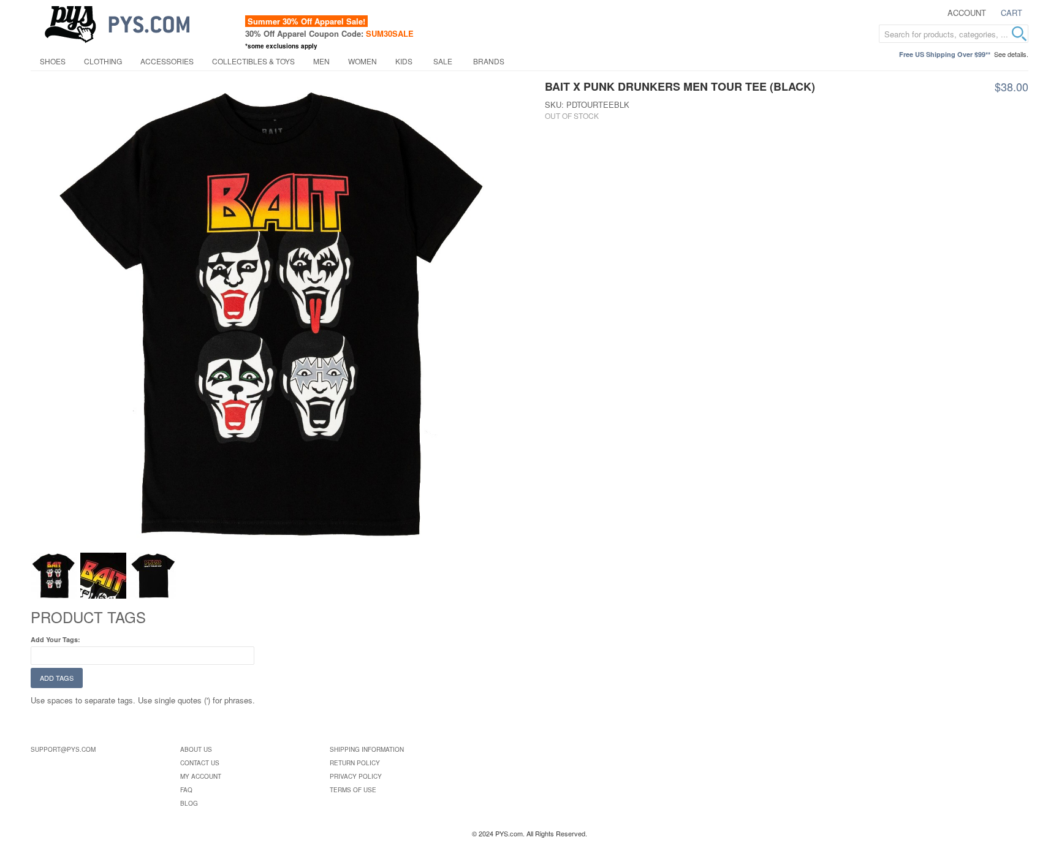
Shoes (53, 61)
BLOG (189, 803)
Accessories (167, 61)
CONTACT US (199, 763)
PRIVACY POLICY (356, 776)
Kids (403, 61)
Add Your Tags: (55, 639)
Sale (442, 61)
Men (321, 61)
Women (362, 61)
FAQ (186, 790)
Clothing (103, 61)
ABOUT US (196, 749)
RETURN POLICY (355, 763)
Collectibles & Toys (253, 61)
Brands (488, 61)
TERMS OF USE (353, 790)
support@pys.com (63, 749)
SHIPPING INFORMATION (367, 749)
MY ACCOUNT (200, 776)
